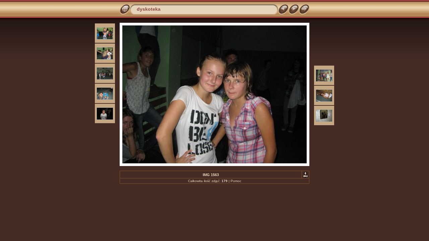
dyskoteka (149, 9)
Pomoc (236, 181)
